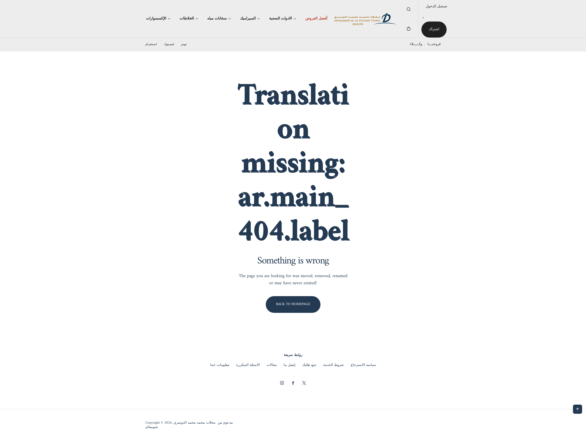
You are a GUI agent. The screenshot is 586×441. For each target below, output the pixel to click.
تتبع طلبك (309, 365)
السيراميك (248, 18)
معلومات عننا (219, 365)
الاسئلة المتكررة (248, 365)
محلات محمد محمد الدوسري (194, 423)
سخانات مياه (217, 18)
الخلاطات (187, 18)
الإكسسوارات (156, 18)
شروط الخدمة (333, 365)
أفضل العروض (316, 18)
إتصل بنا (289, 365)
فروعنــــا (434, 44)
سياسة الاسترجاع (363, 365)
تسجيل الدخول (436, 6)
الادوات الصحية (280, 18)
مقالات (272, 365)
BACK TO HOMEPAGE (293, 304)
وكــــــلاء (416, 44)
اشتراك (434, 29)
